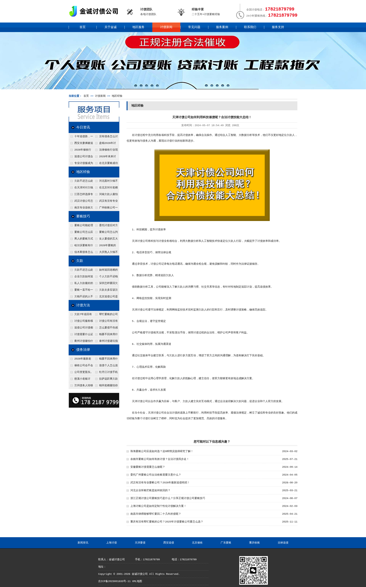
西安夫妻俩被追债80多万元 (81, 144)
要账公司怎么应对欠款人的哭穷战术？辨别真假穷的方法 (81, 233)
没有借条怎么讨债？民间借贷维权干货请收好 (105, 137)
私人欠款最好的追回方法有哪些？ (81, 284)
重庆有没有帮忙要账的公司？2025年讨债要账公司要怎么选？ (166, 521)
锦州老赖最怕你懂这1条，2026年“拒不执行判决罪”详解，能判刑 (105, 386)
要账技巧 (83, 216)
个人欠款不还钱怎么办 (105, 277)
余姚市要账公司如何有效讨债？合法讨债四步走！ (159, 459)
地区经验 (117, 96)
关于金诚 (110, 27)
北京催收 (197, 542)
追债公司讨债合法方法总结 (81, 157)
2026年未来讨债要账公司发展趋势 (105, 157)
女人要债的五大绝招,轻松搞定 (105, 239)
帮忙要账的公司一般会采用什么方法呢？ (105, 315)
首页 (82, 27)
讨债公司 (142, 241)
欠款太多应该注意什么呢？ (105, 290)
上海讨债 (111, 542)
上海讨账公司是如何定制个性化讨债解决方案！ (158, 506)
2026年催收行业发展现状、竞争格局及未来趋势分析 (81, 150)
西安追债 (168, 542)
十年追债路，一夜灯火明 (81, 137)
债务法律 (83, 350)
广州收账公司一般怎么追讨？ (105, 208)
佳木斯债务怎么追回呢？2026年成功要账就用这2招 (81, 253)
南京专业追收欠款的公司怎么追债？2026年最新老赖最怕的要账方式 (81, 208)
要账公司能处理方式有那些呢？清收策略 (81, 226)
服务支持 (278, 27)
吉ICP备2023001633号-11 (114, 581)
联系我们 (250, 27)
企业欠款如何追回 (81, 277)
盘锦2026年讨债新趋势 (104, 144)
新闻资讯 (83, 542)
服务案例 (222, 27)
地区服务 (138, 27)
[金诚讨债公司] (95, 17)
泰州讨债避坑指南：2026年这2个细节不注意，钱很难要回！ (105, 341)
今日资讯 (83, 127)
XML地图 (137, 581)
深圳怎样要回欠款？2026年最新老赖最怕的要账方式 (105, 284)
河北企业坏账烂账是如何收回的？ (150, 490)
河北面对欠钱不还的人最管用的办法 (105, 181)
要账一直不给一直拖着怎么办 (81, 290)
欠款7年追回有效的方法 (80, 315)
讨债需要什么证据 (81, 335)
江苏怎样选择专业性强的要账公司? (81, 195)
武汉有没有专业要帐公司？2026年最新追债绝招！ (105, 201)
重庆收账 (254, 542)
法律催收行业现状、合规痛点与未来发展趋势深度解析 (105, 150)
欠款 (79, 261)
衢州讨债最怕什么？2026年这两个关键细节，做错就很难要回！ (81, 341)
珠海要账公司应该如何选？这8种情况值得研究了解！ (161, 451)
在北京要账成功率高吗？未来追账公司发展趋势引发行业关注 (105, 164)
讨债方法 (83, 305)
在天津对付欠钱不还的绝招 (81, 188)
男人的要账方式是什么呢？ (81, 239)
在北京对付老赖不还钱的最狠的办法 (105, 188)
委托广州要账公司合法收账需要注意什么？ (155, 474)
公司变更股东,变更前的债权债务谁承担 (81, 373)
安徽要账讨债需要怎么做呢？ (147, 466)
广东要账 (226, 542)
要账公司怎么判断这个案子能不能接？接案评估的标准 (105, 233)
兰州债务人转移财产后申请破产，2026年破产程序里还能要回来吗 (81, 386)
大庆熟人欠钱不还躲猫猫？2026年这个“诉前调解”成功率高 (105, 253)
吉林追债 (283, 542)
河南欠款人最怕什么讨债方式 (105, 195)
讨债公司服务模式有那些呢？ (81, 321)
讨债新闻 (166, 27)
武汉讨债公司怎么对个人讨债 (81, 201)
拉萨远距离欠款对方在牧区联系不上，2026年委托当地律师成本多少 (105, 379)
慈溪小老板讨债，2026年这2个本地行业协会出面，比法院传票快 (81, 379)
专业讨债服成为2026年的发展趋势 (81, 164)
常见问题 (194, 27)
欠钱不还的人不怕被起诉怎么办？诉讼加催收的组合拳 (81, 297)
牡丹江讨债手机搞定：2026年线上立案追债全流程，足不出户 (105, 373)
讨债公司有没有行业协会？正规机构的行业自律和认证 (105, 321)
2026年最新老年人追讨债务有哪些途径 (81, 359)
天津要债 (140, 542)
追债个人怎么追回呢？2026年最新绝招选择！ (105, 366)
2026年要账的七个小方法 (104, 246)
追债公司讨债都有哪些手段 (81, 328)
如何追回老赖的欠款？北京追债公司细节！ (105, 270)
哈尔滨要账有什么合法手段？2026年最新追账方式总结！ (81, 246)
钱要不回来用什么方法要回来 (105, 335)
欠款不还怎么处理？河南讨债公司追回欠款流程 (81, 181)
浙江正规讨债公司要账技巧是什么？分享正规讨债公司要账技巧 (167, 498)
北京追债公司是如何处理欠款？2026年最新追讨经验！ (105, 297)
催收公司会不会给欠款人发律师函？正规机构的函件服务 (81, 366)
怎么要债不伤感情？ (105, 328)
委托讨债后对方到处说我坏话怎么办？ (105, 226)
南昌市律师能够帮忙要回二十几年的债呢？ (155, 513)
